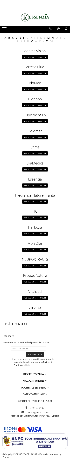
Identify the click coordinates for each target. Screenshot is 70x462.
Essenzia (35, 179)
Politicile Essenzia (33, 387)
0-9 (52, 41)
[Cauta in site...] (66, 29)
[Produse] (4, 29)
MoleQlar (35, 243)
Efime (35, 147)
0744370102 (36, 407)
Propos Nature (35, 275)
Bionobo (35, 98)
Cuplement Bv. (35, 114)
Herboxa (35, 227)
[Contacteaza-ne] (50, 29)
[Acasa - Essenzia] (35, 17)
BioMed (35, 82)
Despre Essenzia (33, 374)
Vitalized (35, 291)
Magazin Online (34, 380)
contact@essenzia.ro (37, 412)
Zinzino (35, 307)
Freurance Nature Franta (35, 195)
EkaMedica (35, 163)
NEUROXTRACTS (35, 259)
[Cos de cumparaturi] (58, 29)
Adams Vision (35, 50)
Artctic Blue (35, 66)
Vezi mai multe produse (35, 57)
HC (35, 211)
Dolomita (35, 130)
